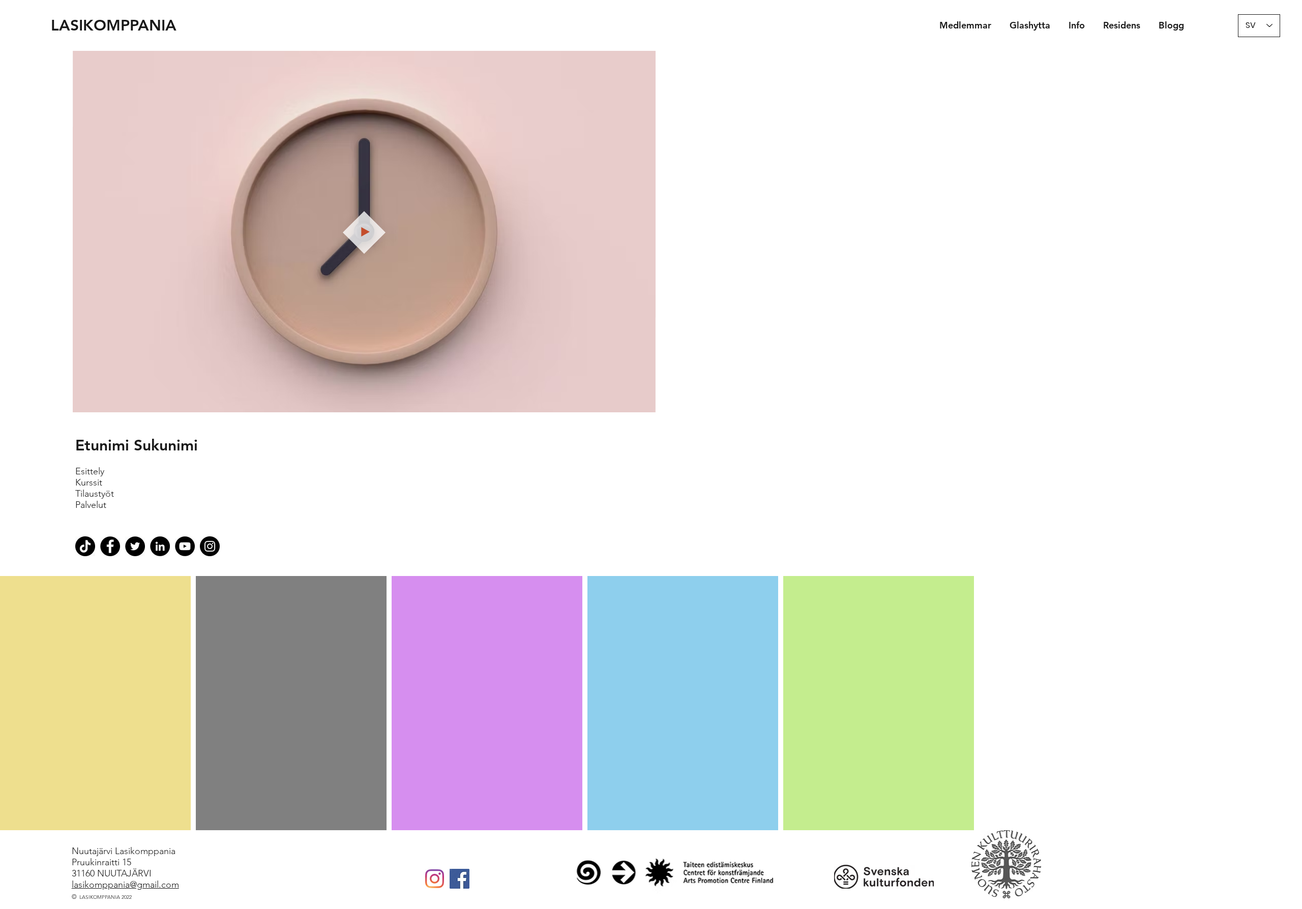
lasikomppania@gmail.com (125, 884)
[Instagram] (435, 879)
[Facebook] (459, 879)
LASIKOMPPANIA (113, 25)
